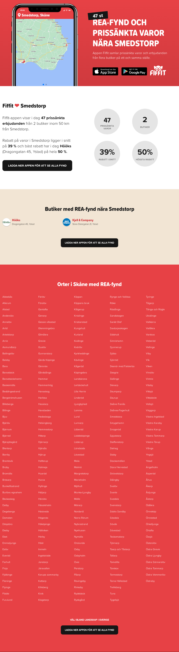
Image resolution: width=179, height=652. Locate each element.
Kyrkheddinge (81, 353)
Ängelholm (152, 467)
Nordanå (79, 511)
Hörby (41, 536)
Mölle (77, 498)
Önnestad (151, 517)
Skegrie (114, 372)
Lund (77, 416)
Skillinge (114, 378)
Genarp (42, 315)
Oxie (76, 562)
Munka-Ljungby (82, 492)
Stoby (113, 454)
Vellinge (150, 347)
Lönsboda (79, 448)
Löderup (78, 442)
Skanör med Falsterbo (122, 366)
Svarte (113, 492)
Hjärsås (42, 448)
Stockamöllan (117, 460)
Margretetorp (81, 473)
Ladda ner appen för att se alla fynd (37, 165)
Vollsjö (149, 404)
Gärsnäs (43, 366)
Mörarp (78, 505)
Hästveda (43, 511)
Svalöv (113, 486)
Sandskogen (117, 315)
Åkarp (149, 486)
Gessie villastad (46, 322)
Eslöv (5, 549)
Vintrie (149, 378)
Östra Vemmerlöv (155, 574)
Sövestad (115, 530)
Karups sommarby (48, 574)
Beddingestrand (11, 391)
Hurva (41, 479)
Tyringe (150, 296)
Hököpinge (44, 524)
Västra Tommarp (155, 435)
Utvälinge (151, 315)
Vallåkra (150, 328)
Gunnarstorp (45, 353)
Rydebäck (79, 593)
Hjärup (42, 454)
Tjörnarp (114, 543)
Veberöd (150, 340)
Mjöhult (78, 486)
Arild (5, 328)
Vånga (149, 448)
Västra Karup (153, 429)
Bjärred (6, 435)
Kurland (78, 334)
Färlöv (41, 296)
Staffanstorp (116, 442)
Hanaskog (43, 391)
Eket (4, 536)
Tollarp (113, 555)
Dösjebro (7, 524)
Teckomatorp (117, 536)
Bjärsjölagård (9, 442)
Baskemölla (8, 385)
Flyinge (6, 587)
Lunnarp (78, 423)
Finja (5, 568)
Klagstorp (43, 599)
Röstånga (115, 309)
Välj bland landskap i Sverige (89, 620)
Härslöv (42, 498)
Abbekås (7, 296)
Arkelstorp (8, 334)
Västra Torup (153, 442)
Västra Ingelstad (155, 416)
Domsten (7, 517)
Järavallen (44, 568)
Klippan (78, 296)
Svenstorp (115, 505)
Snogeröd (115, 429)
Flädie (5, 593)
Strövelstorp (116, 473)
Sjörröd (114, 360)
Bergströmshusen (12, 397)
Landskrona (80, 378)
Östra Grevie (153, 549)
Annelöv (7, 322)
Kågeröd (79, 366)
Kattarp (42, 581)
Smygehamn (117, 423)
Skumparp (115, 391)
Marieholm (80, 479)
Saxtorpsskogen (119, 328)
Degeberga (8, 511)
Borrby (6, 454)
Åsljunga (151, 492)
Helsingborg (45, 423)
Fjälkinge (7, 574)
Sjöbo (113, 353)
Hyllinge (42, 486)
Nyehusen (79, 530)
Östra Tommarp (154, 568)
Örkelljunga (152, 524)
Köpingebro (80, 372)
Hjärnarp (43, 442)
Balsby (6, 360)
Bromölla (7, 473)
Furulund (7, 599)
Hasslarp (43, 404)
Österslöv (151, 543)
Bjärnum (7, 429)
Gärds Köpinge (46, 360)
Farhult (6, 562)
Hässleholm (44, 505)
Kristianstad (80, 322)
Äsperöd (150, 473)
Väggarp (151, 410)
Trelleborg (115, 587)
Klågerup (79, 309)
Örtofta (150, 530)
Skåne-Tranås (117, 404)
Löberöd (78, 429)
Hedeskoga (44, 416)
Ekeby (5, 530)
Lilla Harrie (80, 391)
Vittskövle (151, 397)
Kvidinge (78, 340)
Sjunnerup (115, 347)
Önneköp (151, 511)
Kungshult (79, 328)
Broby (5, 467)
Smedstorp (116, 416)
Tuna (112, 593)
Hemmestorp (45, 429)
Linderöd (79, 397)
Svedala (114, 498)
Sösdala (114, 517)
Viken (149, 366)
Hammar (43, 378)
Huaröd (42, 473)
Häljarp (42, 492)
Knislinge (79, 315)
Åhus (149, 479)
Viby (148, 353)
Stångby (114, 479)
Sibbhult (114, 334)
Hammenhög (45, 385)
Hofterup (43, 460)
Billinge (6, 410)
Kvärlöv (78, 347)
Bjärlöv (6, 423)
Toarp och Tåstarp (120, 549)
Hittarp (42, 435)
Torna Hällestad (118, 581)
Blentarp (7, 448)
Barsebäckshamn (12, 378)
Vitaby (149, 385)
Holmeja (42, 467)
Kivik (40, 593)
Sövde (113, 524)
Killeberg (43, 587)
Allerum (6, 303)
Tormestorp (116, 574)
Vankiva (150, 334)
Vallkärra (151, 322)
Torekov (114, 568)
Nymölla (78, 536)
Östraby (150, 581)
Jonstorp (43, 562)
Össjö (149, 536)
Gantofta (43, 309)
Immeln (42, 549)
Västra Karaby (154, 423)
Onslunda (79, 543)
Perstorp (78, 568)
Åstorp (149, 498)
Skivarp (114, 385)
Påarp (77, 574)
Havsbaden (44, 410)
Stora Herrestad (119, 467)
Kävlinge (79, 360)
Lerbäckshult (81, 385)
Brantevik (7, 460)
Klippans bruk (81, 303)
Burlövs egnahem (12, 492)
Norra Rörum (81, 517)
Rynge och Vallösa (120, 296)
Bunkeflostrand (10, 486)
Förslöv (42, 303)
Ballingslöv (8, 353)
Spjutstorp (115, 435)
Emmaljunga (9, 543)
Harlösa (42, 397)
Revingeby (80, 581)
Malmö (78, 467)
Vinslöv (150, 372)
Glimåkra (43, 334)
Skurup (114, 397)
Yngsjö (149, 454)
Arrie (5, 340)
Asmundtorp (9, 347)
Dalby (5, 505)
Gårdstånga (44, 372)
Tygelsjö (114, 599)
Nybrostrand (81, 524)
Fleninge (7, 581)
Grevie (41, 340)
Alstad (5, 309)
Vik (147, 360)
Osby (77, 549)
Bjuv (4, 416)
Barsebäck (8, 372)
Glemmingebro (46, 328)
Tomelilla (114, 562)
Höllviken (43, 530)
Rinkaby (78, 587)
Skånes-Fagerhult (119, 410)
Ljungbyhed (80, 404)
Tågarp (150, 303)
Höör (41, 543)
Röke (113, 303)
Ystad (149, 460)
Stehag (114, 448)
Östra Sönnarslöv (155, 562)
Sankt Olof (115, 322)
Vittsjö (149, 391)
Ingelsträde (44, 555)
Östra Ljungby (153, 555)
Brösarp (6, 479)
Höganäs (43, 517)
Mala (77, 460)
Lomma (78, 410)
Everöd (6, 555)
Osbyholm (79, 555)
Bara (5, 366)
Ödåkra (150, 505)
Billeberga (7, 404)
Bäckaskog (8, 498)
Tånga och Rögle (155, 309)
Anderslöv (8, 315)
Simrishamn (116, 340)
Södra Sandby (118, 511)
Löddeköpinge (82, 435)
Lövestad (79, 454)
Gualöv (42, 347)
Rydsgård (79, 599)
